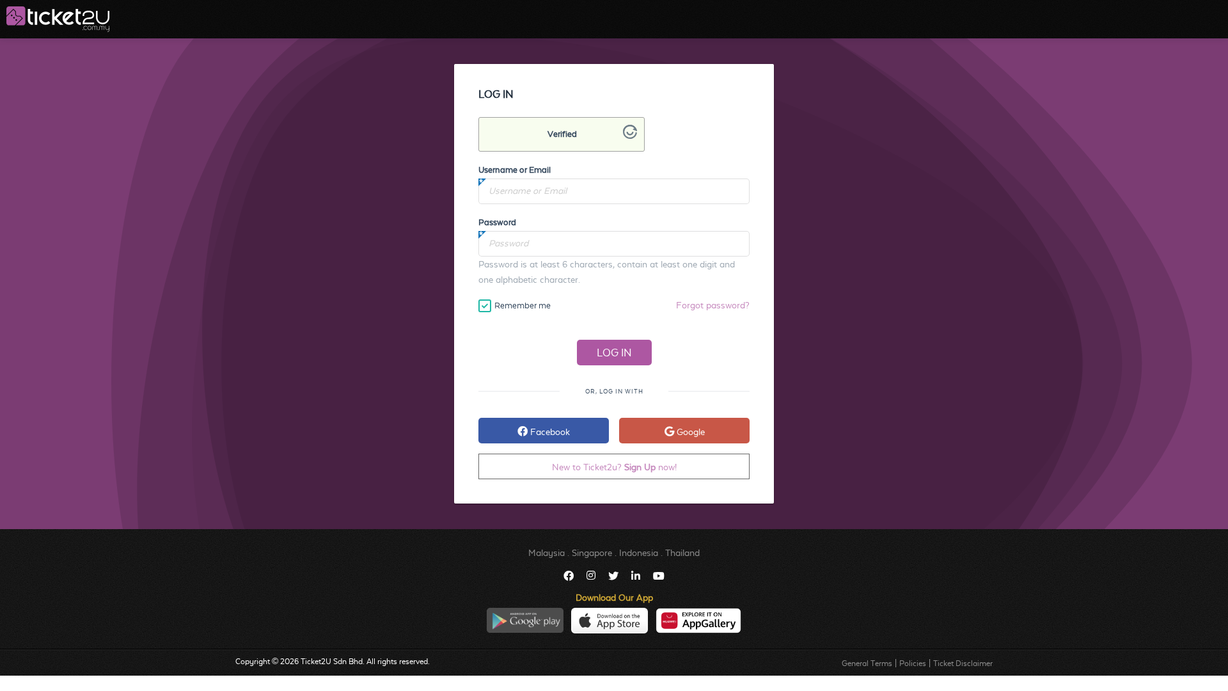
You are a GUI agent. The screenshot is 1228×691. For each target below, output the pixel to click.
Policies (912, 663)
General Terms (867, 663)
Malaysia (546, 553)
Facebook (549, 432)
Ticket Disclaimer (963, 663)
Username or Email (514, 170)
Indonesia (638, 553)
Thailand (682, 553)
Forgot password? (713, 305)
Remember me (522, 305)
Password (497, 222)
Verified (562, 134)
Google (689, 432)
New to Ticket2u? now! (614, 467)
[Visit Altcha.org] (630, 136)
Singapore (592, 553)
